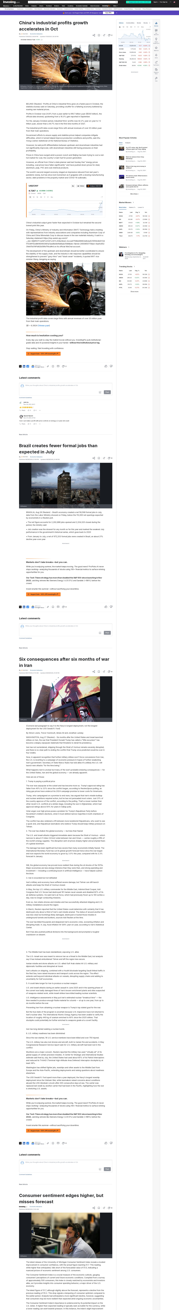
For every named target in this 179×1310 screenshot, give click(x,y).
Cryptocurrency (68, 9)
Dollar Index (122, 65)
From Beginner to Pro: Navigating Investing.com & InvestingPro (135, 253)
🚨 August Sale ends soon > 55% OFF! (138, 2)
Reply (23, 410)
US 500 (121, 49)
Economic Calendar (82, 6)
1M (37, 197)
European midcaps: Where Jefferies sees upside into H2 (137, 186)
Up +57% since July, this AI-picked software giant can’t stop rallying (136, 148)
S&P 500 (121, 55)
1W (33, 197)
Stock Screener (95, 6)
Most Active (122, 207)
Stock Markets (38, 9)
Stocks (145, 23)
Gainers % (132, 207)
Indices (121, 23)
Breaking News (9, 9)
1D (30, 197)
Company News (89, 9)
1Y (44, 197)
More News (134, 194)
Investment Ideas (107, 9)
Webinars (123, 247)
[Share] (94, 35)
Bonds (139, 23)
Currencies (20, 9)
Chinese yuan (43, 325)
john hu (26, 402)
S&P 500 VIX (123, 62)
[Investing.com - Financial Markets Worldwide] (11, 2)
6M (41, 197)
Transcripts (138, 9)
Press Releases (147, 9)
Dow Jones (122, 52)
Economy (59, 9)
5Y (48, 197)
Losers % (141, 207)
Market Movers (125, 202)
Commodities (29, 9)
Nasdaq (121, 59)
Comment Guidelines (25, 397)
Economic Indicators (49, 9)
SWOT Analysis (118, 9)
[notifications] (170, 2)
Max (52, 197)
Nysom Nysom (28, 416)
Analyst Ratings (128, 9)
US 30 (121, 45)
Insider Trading (79, 9)
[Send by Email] (58, 366)
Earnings (98, 9)
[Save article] (99, 35)
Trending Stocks (125, 267)
